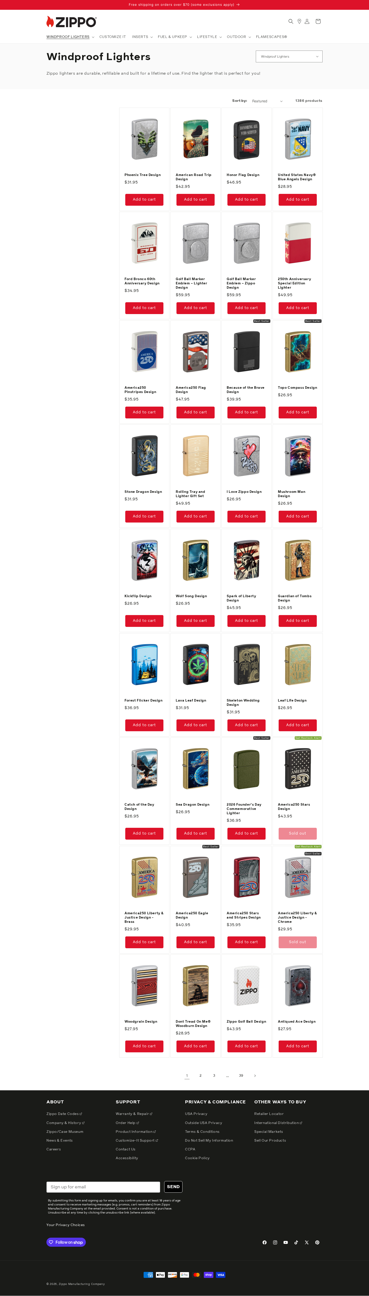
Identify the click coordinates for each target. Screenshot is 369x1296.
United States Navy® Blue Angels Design (297, 177)
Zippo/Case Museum (64, 1132)
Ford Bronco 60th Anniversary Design (142, 281)
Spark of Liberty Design (241, 598)
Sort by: (239, 101)
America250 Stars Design (294, 807)
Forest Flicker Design (144, 700)
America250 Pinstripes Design (140, 390)
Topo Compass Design (297, 388)
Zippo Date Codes (63, 1114)
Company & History (64, 1123)
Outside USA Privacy (203, 1123)
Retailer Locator (269, 1114)
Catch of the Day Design (139, 807)
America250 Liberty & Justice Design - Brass (144, 918)
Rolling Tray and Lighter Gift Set (190, 494)
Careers (53, 1149)
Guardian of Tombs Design (295, 598)
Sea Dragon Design (192, 804)
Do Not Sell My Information (209, 1140)
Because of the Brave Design (246, 390)
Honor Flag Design (243, 175)
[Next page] (254, 1075)
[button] (69, 37)
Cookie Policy (197, 1158)
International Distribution (277, 1123)
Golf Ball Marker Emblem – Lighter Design (191, 283)
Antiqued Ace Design (297, 1021)
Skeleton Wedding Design (243, 703)
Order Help (126, 1123)
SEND (173, 1187)
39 (241, 1075)
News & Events (59, 1140)
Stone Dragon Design (143, 492)
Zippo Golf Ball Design (246, 1021)
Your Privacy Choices (65, 1225)
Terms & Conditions (202, 1132)
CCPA (190, 1149)
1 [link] (187, 1076)
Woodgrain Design (141, 1021)
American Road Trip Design (194, 177)
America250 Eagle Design (192, 915)
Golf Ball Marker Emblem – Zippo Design (241, 283)
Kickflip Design (138, 596)
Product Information (134, 1132)
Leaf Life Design (292, 700)
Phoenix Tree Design (143, 175)
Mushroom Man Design (291, 494)
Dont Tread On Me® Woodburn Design (193, 1024)
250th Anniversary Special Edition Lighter (294, 283)
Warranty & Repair (133, 1114)
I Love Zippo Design (244, 492)
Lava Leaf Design (191, 700)
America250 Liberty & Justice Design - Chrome (297, 918)
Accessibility (127, 1158)
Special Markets (268, 1132)
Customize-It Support (136, 1140)
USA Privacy (196, 1114)
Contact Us (126, 1149)
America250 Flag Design (191, 390)
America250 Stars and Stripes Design (244, 915)
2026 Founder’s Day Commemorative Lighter (244, 809)
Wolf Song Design (191, 596)
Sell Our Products (270, 1140)
